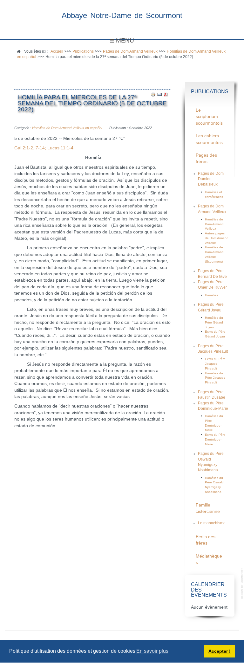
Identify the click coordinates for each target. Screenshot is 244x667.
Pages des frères (206, 158)
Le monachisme (212, 523)
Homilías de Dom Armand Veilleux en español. (67, 128)
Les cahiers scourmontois (209, 139)
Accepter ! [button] (219, 651)
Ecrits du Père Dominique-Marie (215, 439)
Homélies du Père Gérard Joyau (214, 322)
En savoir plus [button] (152, 651)
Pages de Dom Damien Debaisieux (211, 179)
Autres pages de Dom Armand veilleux (216, 238)
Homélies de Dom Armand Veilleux (214, 224)
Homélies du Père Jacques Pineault (215, 377)
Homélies (211, 295)
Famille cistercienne (208, 508)
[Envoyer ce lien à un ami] (159, 94)
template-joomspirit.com (242, 583)
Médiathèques (209, 559)
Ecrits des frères (205, 540)
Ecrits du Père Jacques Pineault (215, 363)
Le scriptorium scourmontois (209, 117)
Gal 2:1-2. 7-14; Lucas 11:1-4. (44, 148)
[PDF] (165, 94)
